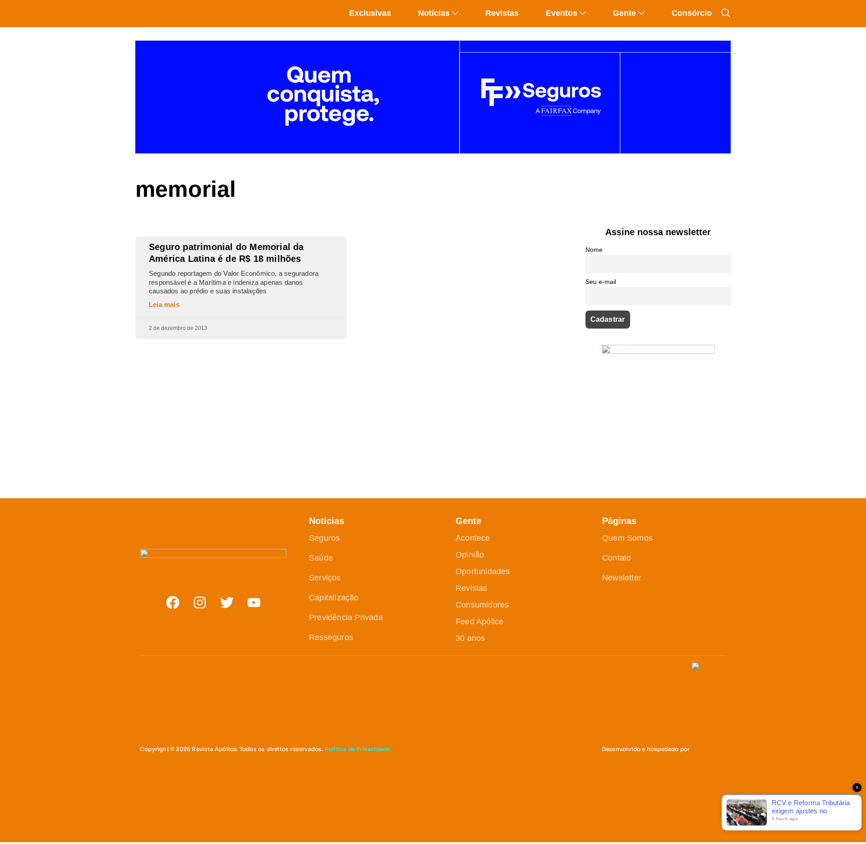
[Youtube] (254, 602)
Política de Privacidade (357, 749)
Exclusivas (370, 13)
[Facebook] (173, 602)
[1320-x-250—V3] (433, 151)
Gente (624, 13)
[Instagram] (200, 602)
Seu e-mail (600, 281)
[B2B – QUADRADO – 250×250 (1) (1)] (658, 351)
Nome (594, 249)
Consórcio (692, 13)
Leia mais (164, 304)
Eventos (561, 13)
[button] (726, 13)
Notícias (434, 13)
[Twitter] (227, 602)
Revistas (502, 13)
